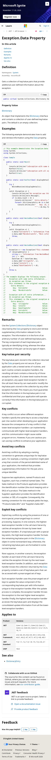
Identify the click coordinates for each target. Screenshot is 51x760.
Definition (8, 48)
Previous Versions (22, 750)
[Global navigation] (2, 26)
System (15, 72)
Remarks (7, 55)
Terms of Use (7, 756)
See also (7, 61)
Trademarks (19, 756)
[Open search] (40, 26)
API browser (19, 31)
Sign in (46, 26)
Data (35, 137)
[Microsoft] (25, 25)
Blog (34, 750)
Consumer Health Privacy (33, 753)
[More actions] (47, 31)
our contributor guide (30, 684)
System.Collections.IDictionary (22, 325)
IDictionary (7, 110)
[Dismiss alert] (47, 4)
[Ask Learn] (36, 31)
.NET (10, 31)
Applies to (8, 58)
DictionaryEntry (13, 661)
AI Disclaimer (7, 750)
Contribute (6, 753)
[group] (25, 99)
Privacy (16, 753)
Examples (7, 51)
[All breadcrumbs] (4, 31)
